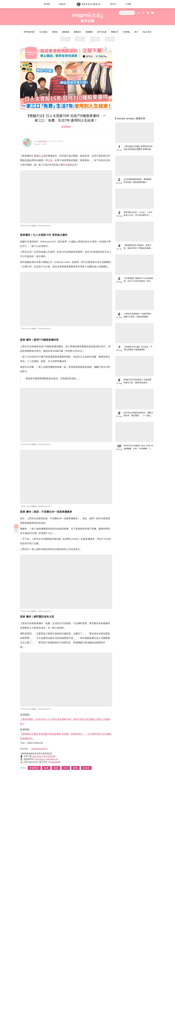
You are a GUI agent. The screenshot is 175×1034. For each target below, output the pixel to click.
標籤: (23, 768)
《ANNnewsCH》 (39, 748)
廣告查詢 (113, 4)
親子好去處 (101, 32)
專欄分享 (114, 32)
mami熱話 (43, 32)
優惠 (56, 768)
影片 (136, 32)
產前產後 (65, 32)
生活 (41, 155)
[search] (139, 13)
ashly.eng (42, 141)
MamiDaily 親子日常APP (43, 756)
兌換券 (86, 768)
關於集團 (47, 4)
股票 (75, 768)
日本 (50, 160)
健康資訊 (77, 32)
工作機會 (128, 4)
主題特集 (126, 32)
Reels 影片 (147, 32)
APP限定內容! (29, 32)
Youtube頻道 (54, 762)
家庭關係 (89, 32)
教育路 (54, 32)
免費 (67, 164)
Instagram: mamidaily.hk (46, 759)
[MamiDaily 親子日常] (87, 17)
